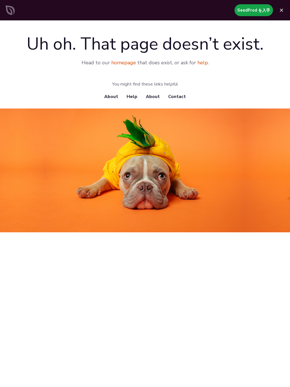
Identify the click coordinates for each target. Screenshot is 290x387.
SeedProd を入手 (253, 10)
